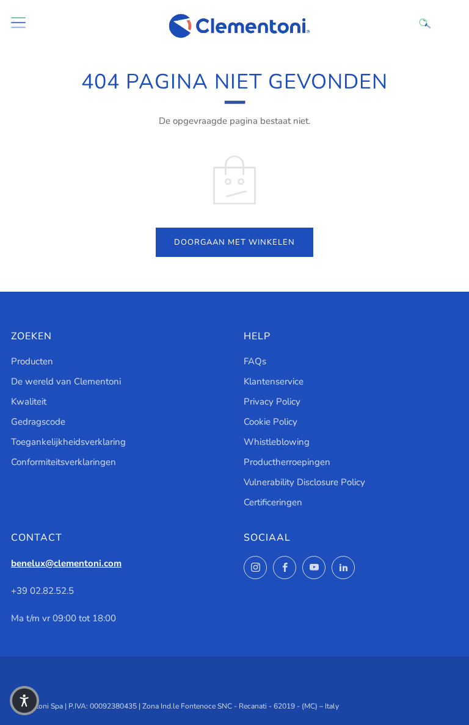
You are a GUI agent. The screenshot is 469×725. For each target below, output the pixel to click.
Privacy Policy (272, 401)
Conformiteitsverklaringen (63, 462)
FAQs (255, 361)
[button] (24, 700)
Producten (32, 361)
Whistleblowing (277, 442)
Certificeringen (273, 502)
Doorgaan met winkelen (234, 242)
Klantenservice (274, 381)
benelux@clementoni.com (66, 563)
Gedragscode (38, 422)
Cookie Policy (270, 422)
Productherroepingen (287, 462)
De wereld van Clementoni (66, 381)
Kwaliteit (28, 401)
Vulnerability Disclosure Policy (304, 482)
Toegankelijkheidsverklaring (68, 442)
